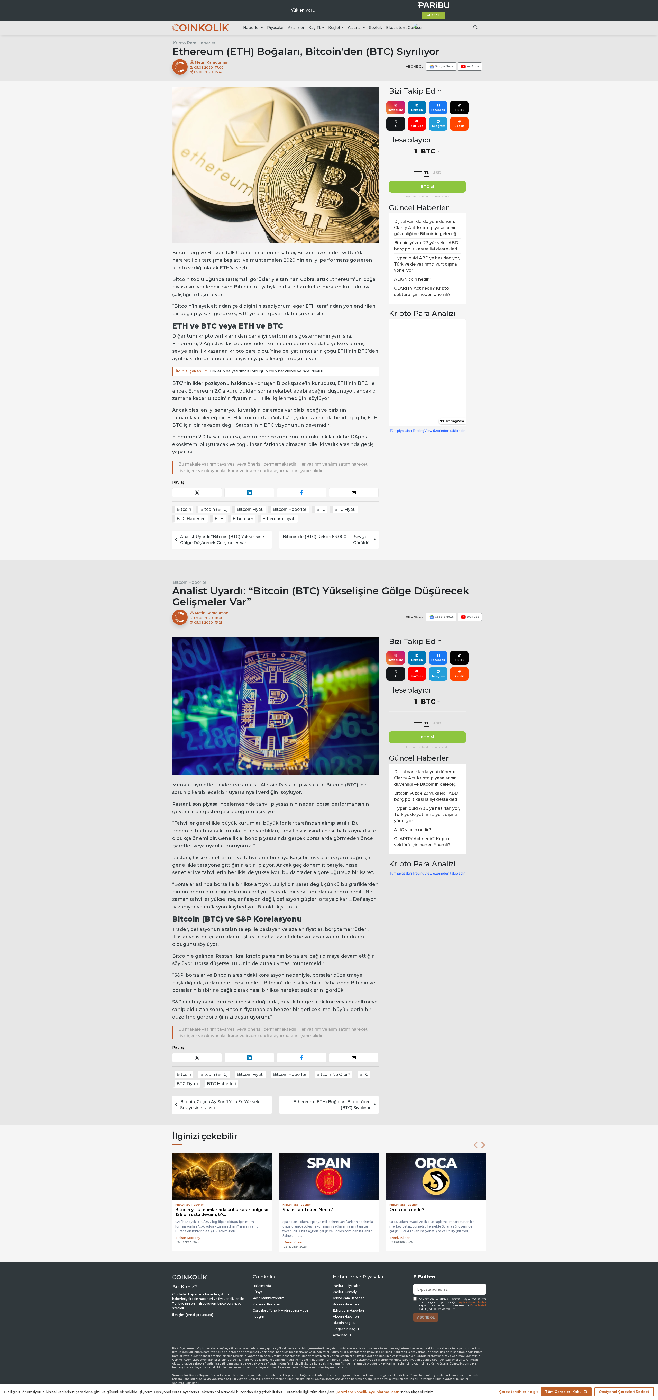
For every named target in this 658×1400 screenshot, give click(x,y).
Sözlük (375, 27)
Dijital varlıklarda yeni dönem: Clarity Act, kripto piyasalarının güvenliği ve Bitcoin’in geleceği (426, 227)
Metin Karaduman (211, 62)
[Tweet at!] (197, 492)
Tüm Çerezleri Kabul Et (566, 1391)
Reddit (459, 126)
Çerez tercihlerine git (518, 1391)
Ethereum (243, 518)
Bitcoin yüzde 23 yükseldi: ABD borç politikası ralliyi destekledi (426, 245)
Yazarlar (355, 27)
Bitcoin (184, 509)
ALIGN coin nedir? (412, 279)
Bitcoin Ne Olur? (333, 1074)
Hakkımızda (262, 1286)
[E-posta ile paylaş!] (353, 492)
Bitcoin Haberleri (290, 509)
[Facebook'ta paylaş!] (301, 492)
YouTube (417, 126)
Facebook (438, 110)
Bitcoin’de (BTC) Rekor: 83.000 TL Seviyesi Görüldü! (327, 539)
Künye (258, 1292)
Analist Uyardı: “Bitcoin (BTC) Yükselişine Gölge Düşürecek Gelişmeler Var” (222, 539)
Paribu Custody (345, 1292)
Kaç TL (314, 27)
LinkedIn (417, 110)
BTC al (427, 186)
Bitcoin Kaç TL (344, 1323)
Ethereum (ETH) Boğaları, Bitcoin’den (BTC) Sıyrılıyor (332, 1104)
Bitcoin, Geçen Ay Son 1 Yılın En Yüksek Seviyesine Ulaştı (219, 1104)
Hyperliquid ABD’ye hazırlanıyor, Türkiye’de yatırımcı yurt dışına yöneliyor (427, 264)
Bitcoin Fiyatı (250, 509)
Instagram (395, 110)
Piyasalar (275, 27)
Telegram (438, 126)
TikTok (459, 110)
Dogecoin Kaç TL (346, 1329)
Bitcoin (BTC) (214, 509)
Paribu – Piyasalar (346, 1286)
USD (436, 172)
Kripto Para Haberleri (194, 43)
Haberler (251, 27)
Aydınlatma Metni (472, 1302)
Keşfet (334, 27)
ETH (219, 518)
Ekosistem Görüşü (404, 27)
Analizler (296, 27)
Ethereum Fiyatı (279, 518)
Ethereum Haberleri (348, 1310)
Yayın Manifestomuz (268, 1298)
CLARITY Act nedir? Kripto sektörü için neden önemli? (422, 291)
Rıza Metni (478, 1305)
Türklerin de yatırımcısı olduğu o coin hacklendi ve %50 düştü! (249, 371)
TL (426, 172)
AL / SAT (433, 15)
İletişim (258, 1317)
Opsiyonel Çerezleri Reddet (624, 1391)
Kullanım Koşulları (266, 1304)
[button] (475, 1145)
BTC (320, 509)
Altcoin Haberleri (346, 1317)
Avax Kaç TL (342, 1335)
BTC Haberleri (191, 518)
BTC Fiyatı (345, 509)
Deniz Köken (186, 1242)
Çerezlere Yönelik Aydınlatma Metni (281, 1310)
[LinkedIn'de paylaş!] (249, 492)
